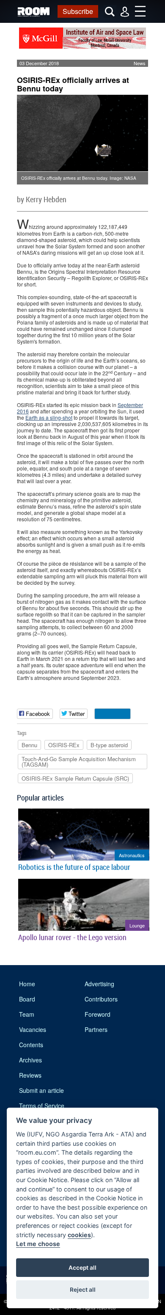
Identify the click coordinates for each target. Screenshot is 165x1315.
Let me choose (38, 1243)
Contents (31, 1044)
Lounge (137, 925)
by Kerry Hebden (41, 199)
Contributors (101, 999)
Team (26, 1014)
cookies (79, 1234)
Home (27, 983)
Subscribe (78, 11)
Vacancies (32, 1029)
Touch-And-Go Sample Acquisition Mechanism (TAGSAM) (79, 761)
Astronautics (132, 855)
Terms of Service (41, 1105)
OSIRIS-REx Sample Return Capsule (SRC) (75, 778)
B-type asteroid (109, 745)
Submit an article (41, 1090)
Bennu (29, 745)
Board (27, 999)
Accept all (82, 1267)
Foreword (97, 1014)
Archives (30, 1059)
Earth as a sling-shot (48, 417)
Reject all (83, 1289)
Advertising (99, 983)
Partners (96, 1029)
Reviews (30, 1075)
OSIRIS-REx (64, 745)
